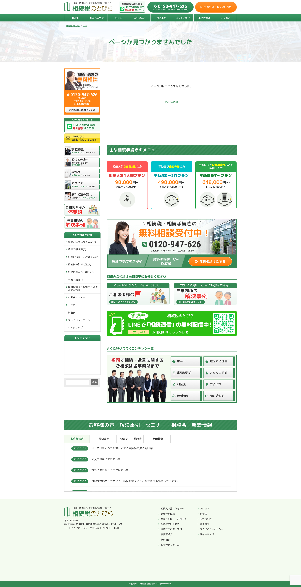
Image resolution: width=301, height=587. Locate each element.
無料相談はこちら (213, 261)
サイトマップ (75, 327)
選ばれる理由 (219, 361)
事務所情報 (204, 17)
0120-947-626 (84, 94)
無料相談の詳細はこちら (82, 109)
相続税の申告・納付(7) (81, 272)
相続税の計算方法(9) (79, 264)
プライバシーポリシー (80, 320)
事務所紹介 (184, 373)
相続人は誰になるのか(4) (82, 241)
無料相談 (183, 396)
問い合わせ (217, 396)
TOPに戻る (172, 101)
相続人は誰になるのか (172, 508)
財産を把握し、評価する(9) (83, 257)
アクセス (225, 17)
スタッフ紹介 (183, 17)
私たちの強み (97, 17)
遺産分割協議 (168, 513)
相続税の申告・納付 (171, 529)
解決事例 (161, 17)
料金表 (118, 17)
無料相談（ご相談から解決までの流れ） (83, 288)
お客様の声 (140, 17)
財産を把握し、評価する (174, 519)
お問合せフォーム (78, 297)
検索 (94, 382)
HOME (75, 17)
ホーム (181, 361)
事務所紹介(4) (76, 279)
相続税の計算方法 (170, 524)
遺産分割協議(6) (77, 249)
